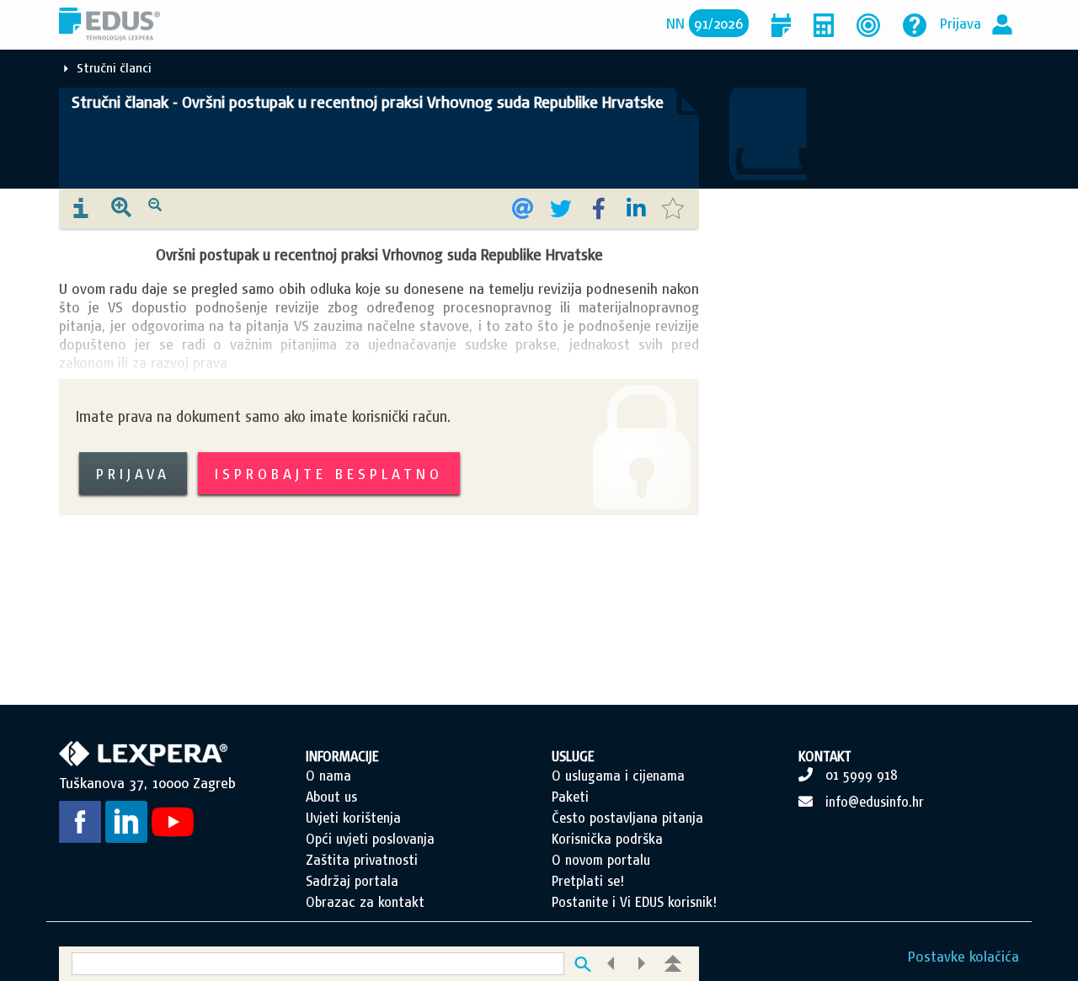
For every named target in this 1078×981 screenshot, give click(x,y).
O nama (328, 775)
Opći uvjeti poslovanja (370, 838)
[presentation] (81, 209)
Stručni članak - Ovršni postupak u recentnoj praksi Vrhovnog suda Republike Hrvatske (368, 102)
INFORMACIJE (342, 756)
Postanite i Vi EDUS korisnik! (634, 901)
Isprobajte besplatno (329, 474)
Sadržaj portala (352, 880)
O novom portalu (601, 859)
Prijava (960, 23)
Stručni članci (114, 68)
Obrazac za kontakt (365, 901)
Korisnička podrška (607, 838)
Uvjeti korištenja (353, 817)
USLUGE (573, 756)
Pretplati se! (588, 880)
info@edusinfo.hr (874, 801)
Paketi (570, 796)
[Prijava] (1002, 23)
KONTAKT (824, 756)
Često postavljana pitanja (627, 817)
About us (331, 796)
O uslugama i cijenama (618, 775)
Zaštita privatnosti (362, 859)
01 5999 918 (861, 774)
